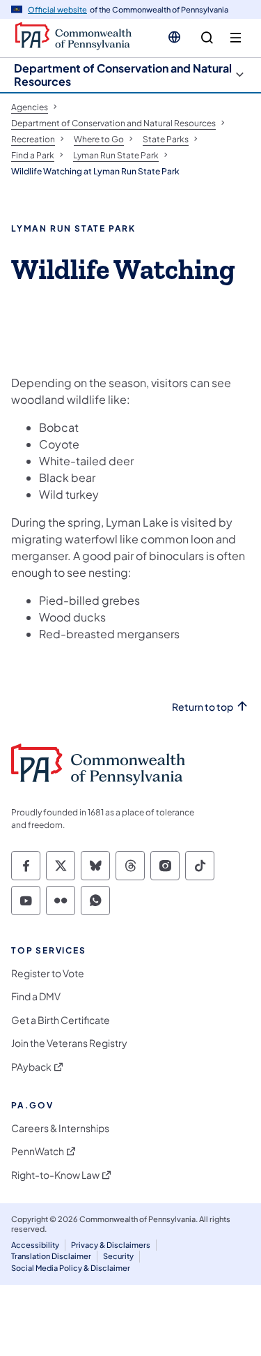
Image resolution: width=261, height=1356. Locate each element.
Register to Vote (47, 973)
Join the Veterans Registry (69, 1043)
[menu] (235, 38)
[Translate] (174, 37)
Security (118, 1255)
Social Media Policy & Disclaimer (70, 1267)
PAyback (31, 1067)
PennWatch (37, 1151)
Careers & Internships (60, 1128)
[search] (207, 38)
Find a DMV (36, 996)
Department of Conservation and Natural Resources (123, 74)
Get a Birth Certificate (60, 1020)
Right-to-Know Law (55, 1175)
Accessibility (35, 1244)
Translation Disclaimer (51, 1255)
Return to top (202, 707)
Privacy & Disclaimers (110, 1244)
